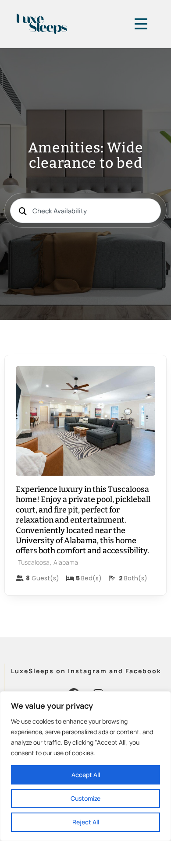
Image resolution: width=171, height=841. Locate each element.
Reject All (85, 822)
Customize (85, 798)
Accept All (85, 774)
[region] (85, 766)
